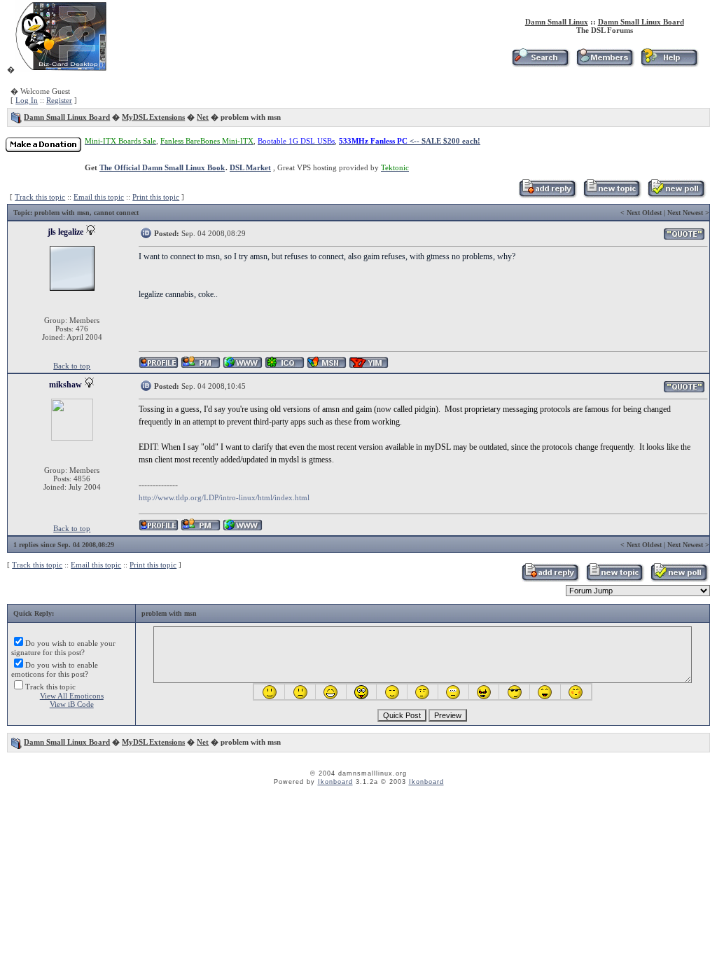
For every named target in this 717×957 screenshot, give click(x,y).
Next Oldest (644, 212)
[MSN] (327, 366)
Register (59, 100)
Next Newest (685, 212)
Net (203, 117)
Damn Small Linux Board (641, 22)
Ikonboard (335, 781)
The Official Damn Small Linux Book (162, 167)
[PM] (201, 366)
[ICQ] (285, 366)
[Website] (243, 366)
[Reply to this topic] (547, 195)
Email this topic (99, 197)
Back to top (71, 366)
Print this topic (155, 197)
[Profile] (159, 366)
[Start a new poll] (676, 195)
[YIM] (369, 366)
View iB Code (72, 704)
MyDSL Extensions (153, 117)
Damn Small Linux (556, 22)
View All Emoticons (72, 695)
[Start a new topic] (611, 195)
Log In (26, 100)
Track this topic (40, 197)
